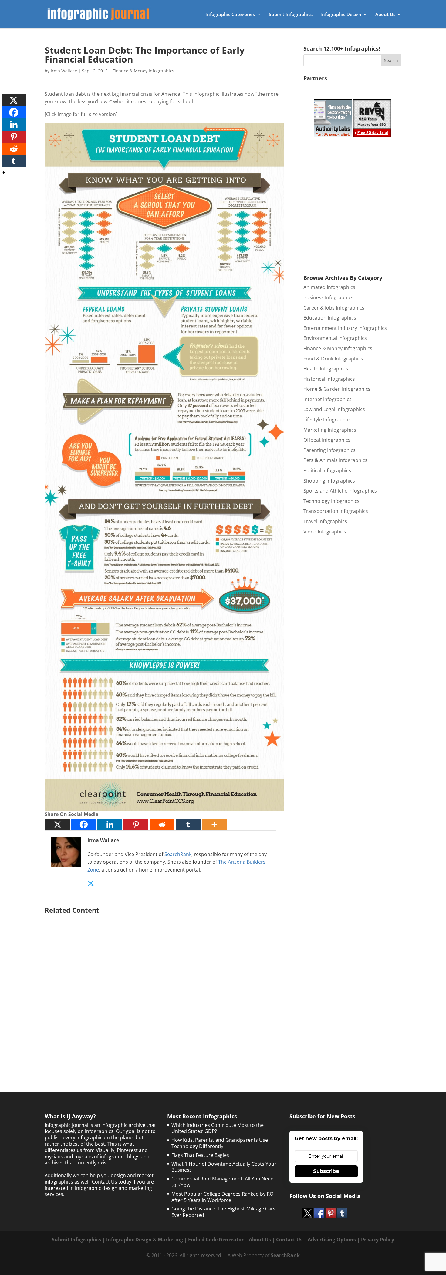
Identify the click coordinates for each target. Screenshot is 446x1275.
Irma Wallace (64, 71)
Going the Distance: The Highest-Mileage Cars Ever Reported (223, 1211)
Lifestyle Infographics (327, 419)
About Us (385, 14)
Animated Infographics (329, 287)
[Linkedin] (109, 824)
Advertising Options (332, 1239)
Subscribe (326, 1171)
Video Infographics (324, 531)
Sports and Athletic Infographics (340, 490)
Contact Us (289, 1239)
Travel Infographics (325, 521)
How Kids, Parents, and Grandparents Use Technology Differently (219, 1143)
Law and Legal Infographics (334, 409)
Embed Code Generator (216, 1239)
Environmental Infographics (335, 338)
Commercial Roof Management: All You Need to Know (222, 1181)
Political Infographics (327, 470)
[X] (57, 824)
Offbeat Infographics (326, 440)
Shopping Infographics (329, 480)
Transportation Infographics (335, 511)
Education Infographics (329, 317)
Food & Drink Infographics (333, 358)
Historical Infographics (329, 379)
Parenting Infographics (329, 450)
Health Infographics (325, 368)
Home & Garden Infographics (336, 389)
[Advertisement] (164, 987)
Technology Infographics (331, 501)
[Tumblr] (188, 824)
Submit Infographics (291, 14)
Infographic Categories (230, 14)
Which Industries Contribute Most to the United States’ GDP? (217, 1128)
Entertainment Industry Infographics (345, 328)
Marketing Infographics (329, 430)
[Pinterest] (135, 824)
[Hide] (4, 172)
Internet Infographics (327, 399)
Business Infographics (328, 297)
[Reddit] (162, 824)
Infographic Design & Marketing (144, 1239)
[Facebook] (83, 824)
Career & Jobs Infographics (333, 307)
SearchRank (177, 854)
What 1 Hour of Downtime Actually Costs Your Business (223, 1167)
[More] (214, 824)
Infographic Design (340, 14)
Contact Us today (111, 1181)
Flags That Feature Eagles (200, 1155)
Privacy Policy (377, 1239)
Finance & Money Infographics (143, 71)
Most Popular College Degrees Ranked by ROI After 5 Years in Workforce (223, 1197)
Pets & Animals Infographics (335, 460)
